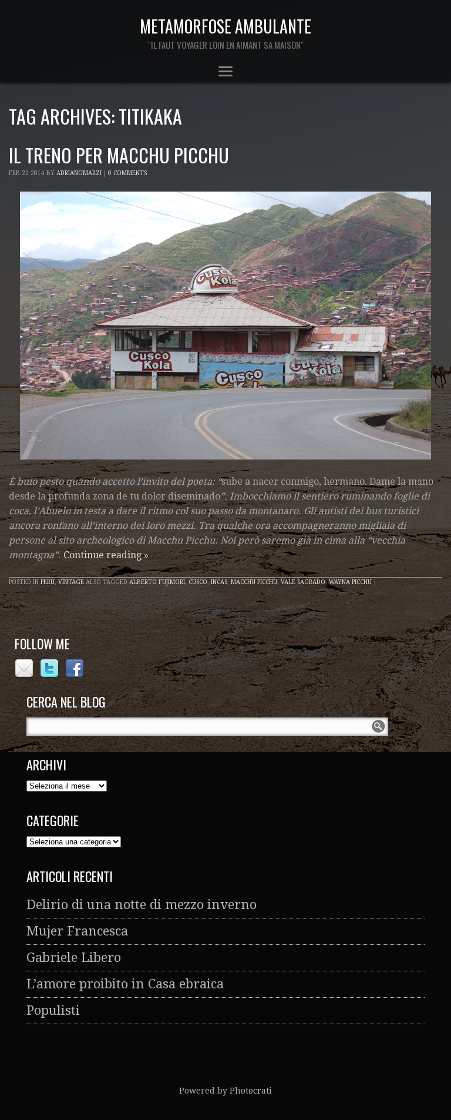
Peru (48, 582)
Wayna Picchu (350, 582)
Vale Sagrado (303, 582)
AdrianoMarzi (79, 173)
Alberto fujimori (157, 582)
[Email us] (25, 673)
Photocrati (251, 1090)
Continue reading (106, 555)
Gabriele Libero (73, 957)
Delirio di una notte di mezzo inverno (141, 904)
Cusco (198, 582)
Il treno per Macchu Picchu (119, 155)
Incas (219, 582)
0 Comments (127, 173)
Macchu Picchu (254, 582)
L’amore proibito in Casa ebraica (125, 984)
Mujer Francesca (77, 931)
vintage (71, 582)
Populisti (53, 1010)
